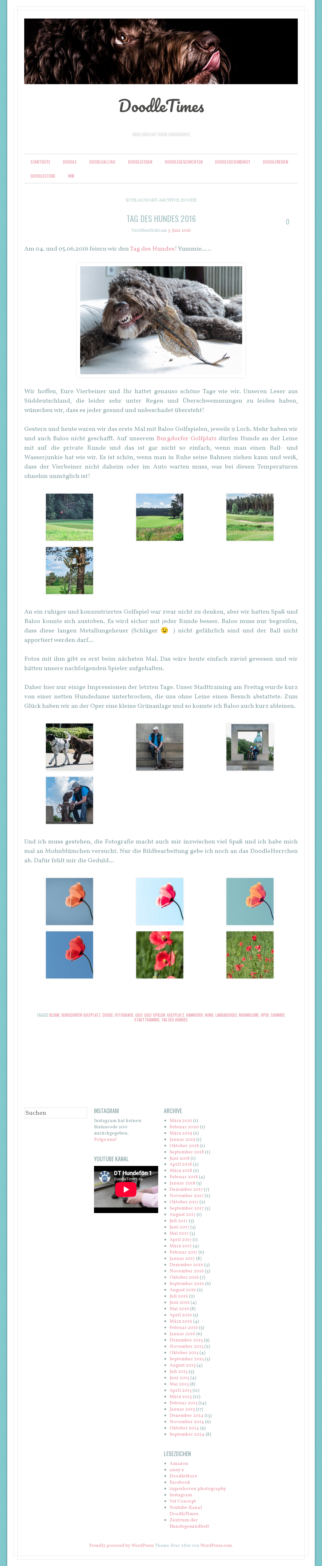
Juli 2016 (178, 1296)
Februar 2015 (183, 1403)
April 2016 (180, 1315)
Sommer (278, 1015)
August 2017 (182, 1214)
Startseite (40, 161)
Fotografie (124, 1015)
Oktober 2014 (184, 1428)
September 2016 (186, 1284)
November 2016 (186, 1271)
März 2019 (180, 1133)
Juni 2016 (179, 1302)
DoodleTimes (161, 105)
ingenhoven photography (197, 1489)
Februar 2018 (183, 1177)
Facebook (179, 1482)
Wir (71, 175)
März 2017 (180, 1246)
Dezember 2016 (186, 1265)
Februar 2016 (183, 1328)
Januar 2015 (182, 1409)
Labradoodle (226, 1015)
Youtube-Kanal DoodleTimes (185, 1510)
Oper (265, 1015)
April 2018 (180, 1164)
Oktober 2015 (183, 1353)
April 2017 (180, 1240)
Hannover (194, 1015)
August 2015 (182, 1365)
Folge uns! (105, 1139)
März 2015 (180, 1397)
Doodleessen (140, 161)
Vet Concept (182, 1501)
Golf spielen (154, 1015)
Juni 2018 (179, 1158)
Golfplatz (175, 1015)
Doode (108, 1015)
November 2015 (186, 1346)
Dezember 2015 (186, 1340)
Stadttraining (146, 1019)
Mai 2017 (179, 1233)
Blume (54, 1015)
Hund (209, 1015)
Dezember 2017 (186, 1189)
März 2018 (180, 1171)
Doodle (70, 161)
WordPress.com (216, 1546)
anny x (176, 1470)
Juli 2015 (178, 1371)
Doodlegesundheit (232, 161)
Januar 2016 (182, 1334)
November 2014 (186, 1422)
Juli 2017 (178, 1221)
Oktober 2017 (183, 1202)
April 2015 (180, 1390)
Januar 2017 (182, 1258)
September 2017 (186, 1208)
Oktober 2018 (184, 1146)
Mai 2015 (179, 1384)
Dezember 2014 (186, 1415)
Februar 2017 (183, 1252)
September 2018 (186, 1152)
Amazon (178, 1463)
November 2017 (186, 1196)
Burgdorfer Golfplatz (186, 438)
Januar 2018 (182, 1183)
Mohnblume (249, 1015)
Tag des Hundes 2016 (161, 218)
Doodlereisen (275, 161)
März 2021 (180, 1121)
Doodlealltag (102, 161)
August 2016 (182, 1290)
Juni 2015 (179, 1378)
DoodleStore (43, 175)
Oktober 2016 (184, 1277)
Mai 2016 (179, 1309)
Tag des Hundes (152, 249)
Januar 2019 (182, 1139)
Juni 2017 (179, 1227)
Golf (138, 1015)
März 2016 (180, 1321)
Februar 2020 (184, 1127)
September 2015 (186, 1359)
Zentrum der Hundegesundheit (189, 1523)
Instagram (180, 1495)
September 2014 (186, 1434)
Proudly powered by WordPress (121, 1546)
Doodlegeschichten (184, 161)
